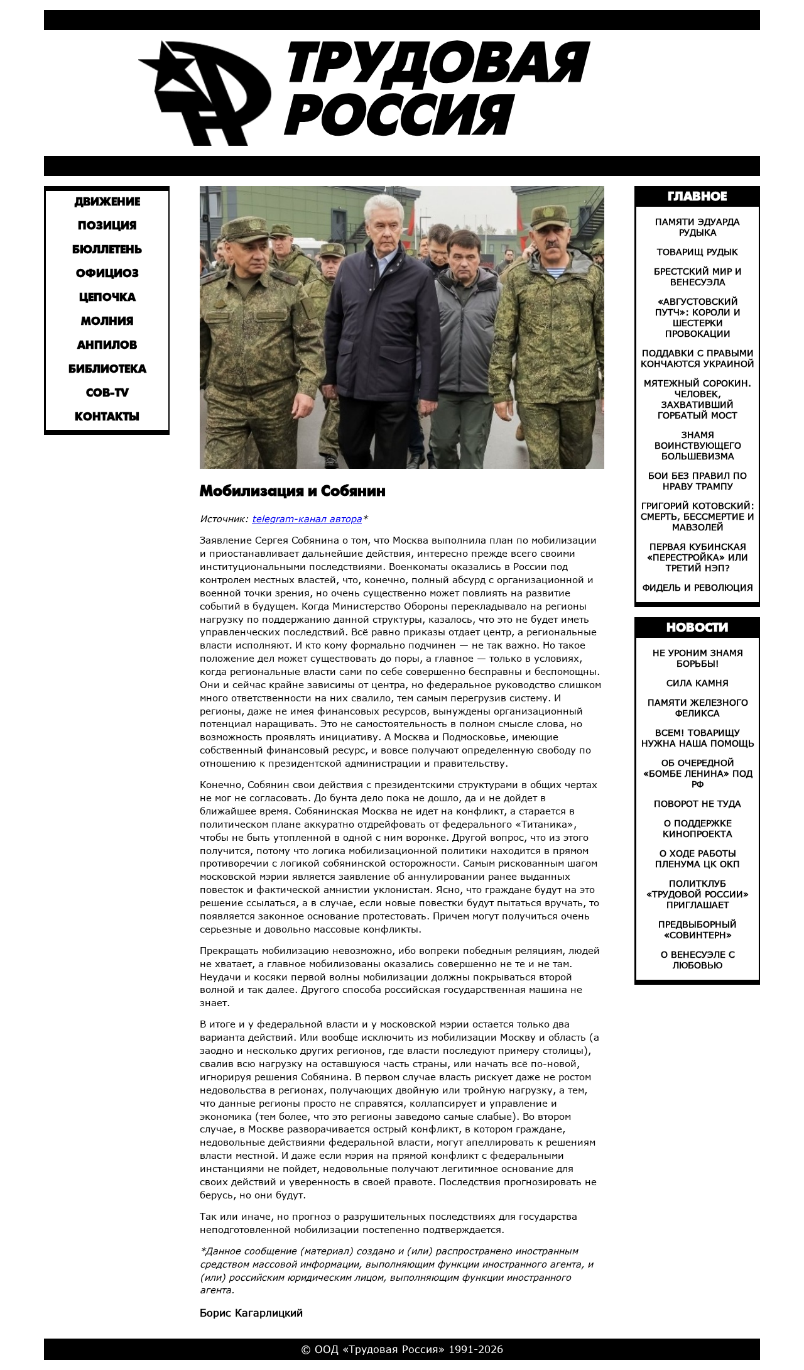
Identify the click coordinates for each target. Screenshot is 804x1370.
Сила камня (697, 682)
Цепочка (107, 298)
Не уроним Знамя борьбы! (698, 658)
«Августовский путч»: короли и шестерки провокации (698, 317)
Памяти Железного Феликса (698, 707)
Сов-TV (107, 393)
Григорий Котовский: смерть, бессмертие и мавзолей (697, 516)
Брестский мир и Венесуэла (698, 276)
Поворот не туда (697, 803)
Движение (107, 202)
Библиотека (107, 369)
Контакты (107, 417)
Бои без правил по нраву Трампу (697, 480)
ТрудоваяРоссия (432, 92)
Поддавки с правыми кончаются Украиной (697, 358)
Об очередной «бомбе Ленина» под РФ (697, 773)
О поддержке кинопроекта (697, 828)
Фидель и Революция (698, 587)
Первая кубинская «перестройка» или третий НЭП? (697, 557)
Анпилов (107, 346)
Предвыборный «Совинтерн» (697, 929)
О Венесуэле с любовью (698, 959)
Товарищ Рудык (697, 251)
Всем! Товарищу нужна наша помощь (697, 737)
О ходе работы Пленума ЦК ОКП (697, 858)
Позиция (107, 226)
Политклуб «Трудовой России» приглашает (697, 894)
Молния (107, 322)
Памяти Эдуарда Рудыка (697, 227)
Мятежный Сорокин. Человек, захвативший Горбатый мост (697, 399)
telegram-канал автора (307, 518)
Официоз (107, 274)
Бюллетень (107, 250)
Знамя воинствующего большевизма (698, 445)
